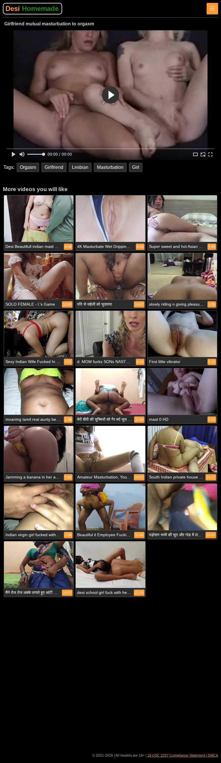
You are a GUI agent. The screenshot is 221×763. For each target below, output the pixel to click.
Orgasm (28, 167)
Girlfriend (54, 167)
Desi (32, 8)
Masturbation (110, 167)
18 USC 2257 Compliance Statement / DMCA (182, 755)
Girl (135, 167)
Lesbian (80, 167)
